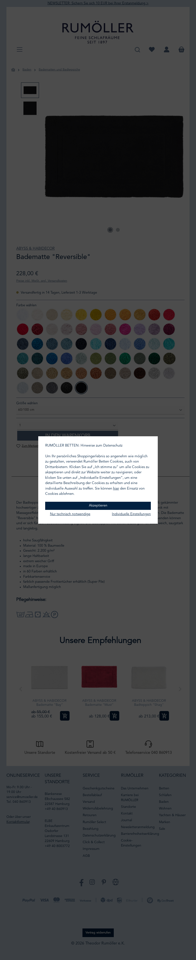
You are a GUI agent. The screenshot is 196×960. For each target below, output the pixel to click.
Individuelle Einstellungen (131, 514)
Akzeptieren (98, 505)
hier (116, 489)
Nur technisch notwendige (70, 514)
